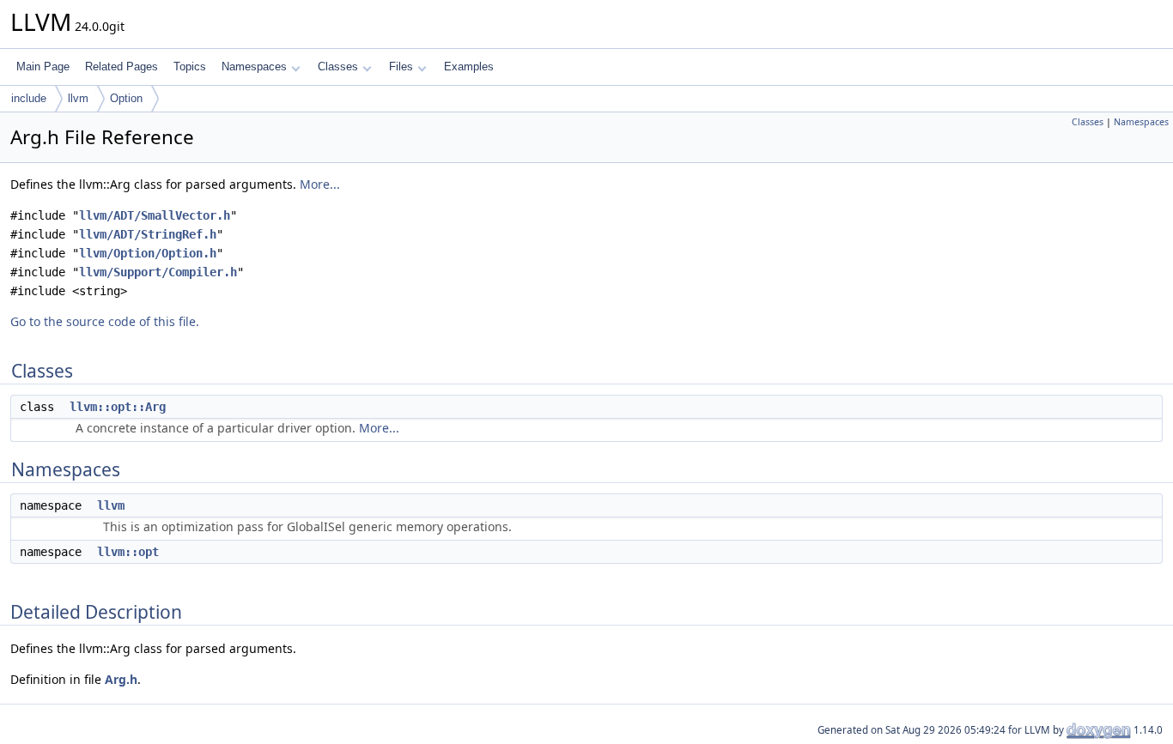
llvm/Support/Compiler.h (158, 272)
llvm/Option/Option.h (147, 253)
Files (401, 66)
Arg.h (121, 679)
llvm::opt (128, 552)
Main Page (43, 66)
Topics (189, 66)
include (28, 98)
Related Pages (121, 66)
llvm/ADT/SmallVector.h (154, 215)
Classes (338, 66)
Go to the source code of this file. (104, 321)
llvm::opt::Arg (118, 407)
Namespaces (254, 66)
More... (320, 184)
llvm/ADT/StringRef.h (147, 234)
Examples (469, 66)
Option (126, 98)
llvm (78, 98)
